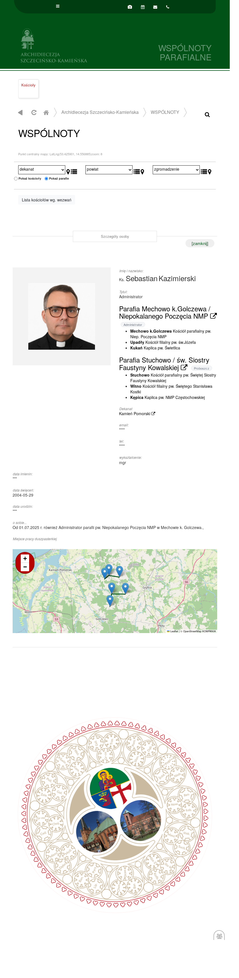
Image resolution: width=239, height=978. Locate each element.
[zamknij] (200, 243)
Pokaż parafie (59, 178)
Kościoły (28, 85)
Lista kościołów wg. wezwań (46, 200)
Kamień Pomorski (135, 413)
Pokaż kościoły (29, 178)
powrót (20, 112)
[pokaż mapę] (68, 170)
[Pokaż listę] (74, 170)
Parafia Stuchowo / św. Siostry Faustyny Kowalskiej (164, 363)
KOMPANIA (209, 631)
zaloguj (219, 938)
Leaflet (174, 631)
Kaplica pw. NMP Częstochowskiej (167, 397)
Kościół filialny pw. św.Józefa (163, 342)
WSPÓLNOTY (165, 112)
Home (46, 112)
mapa (114, 591)
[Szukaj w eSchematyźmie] (207, 114)
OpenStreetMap (192, 631)
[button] (111, 588)
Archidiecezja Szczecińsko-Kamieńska (64, 44)
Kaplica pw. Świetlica (155, 348)
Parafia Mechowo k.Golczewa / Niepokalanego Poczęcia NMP (164, 312)
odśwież (33, 112)
